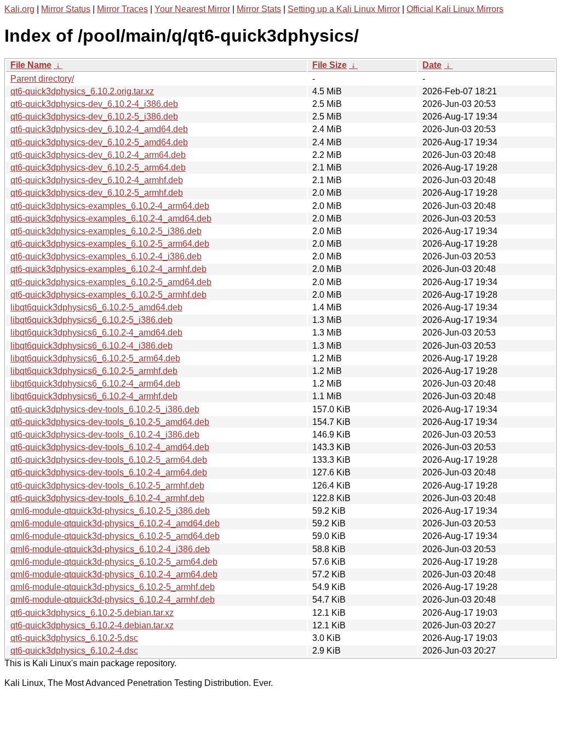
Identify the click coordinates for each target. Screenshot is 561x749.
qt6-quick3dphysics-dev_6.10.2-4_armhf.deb (96, 180)
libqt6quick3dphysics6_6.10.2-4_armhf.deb (94, 396)
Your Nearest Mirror (192, 9)
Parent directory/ (42, 78)
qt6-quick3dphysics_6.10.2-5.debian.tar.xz (92, 612)
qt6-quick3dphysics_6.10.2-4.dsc (74, 650)
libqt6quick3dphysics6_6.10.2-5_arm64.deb (95, 358)
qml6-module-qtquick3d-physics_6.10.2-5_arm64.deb (113, 561)
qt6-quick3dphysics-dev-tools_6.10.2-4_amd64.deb (109, 447)
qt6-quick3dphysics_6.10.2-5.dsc (74, 638)
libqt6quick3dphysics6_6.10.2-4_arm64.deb (95, 383)
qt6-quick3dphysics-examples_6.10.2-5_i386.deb (106, 231)
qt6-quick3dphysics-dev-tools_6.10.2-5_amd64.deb (109, 422)
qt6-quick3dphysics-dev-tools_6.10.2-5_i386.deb (104, 409)
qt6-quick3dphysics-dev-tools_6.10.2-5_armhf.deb (107, 485)
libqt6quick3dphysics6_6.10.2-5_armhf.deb (94, 371)
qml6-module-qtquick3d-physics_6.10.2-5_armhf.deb (112, 587)
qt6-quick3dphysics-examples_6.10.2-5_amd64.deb (110, 282)
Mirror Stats (259, 9)
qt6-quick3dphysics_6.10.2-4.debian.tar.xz (92, 625)
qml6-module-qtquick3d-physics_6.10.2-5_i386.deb (110, 510)
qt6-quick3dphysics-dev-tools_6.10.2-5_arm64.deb (108, 459)
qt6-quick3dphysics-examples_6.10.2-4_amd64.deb (110, 218)
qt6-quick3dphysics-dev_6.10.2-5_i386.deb (94, 116)
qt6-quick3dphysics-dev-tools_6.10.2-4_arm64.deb (108, 472)
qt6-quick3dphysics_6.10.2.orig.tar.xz (82, 91)
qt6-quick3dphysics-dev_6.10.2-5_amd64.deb (99, 142)
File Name (30, 65)
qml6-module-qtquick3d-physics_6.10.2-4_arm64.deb (113, 574)
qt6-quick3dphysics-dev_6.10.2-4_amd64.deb (99, 129)
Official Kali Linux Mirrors (455, 9)
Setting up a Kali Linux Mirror (344, 9)
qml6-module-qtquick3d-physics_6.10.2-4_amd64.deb (115, 523)
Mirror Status (65, 9)
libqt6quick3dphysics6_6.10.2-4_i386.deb (91, 345)
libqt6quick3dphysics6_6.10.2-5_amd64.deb (96, 307)
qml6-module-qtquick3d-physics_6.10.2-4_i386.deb (110, 549)
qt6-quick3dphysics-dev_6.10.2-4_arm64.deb (98, 155)
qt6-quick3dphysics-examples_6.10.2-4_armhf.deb (108, 269)
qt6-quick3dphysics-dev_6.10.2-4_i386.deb (94, 104)
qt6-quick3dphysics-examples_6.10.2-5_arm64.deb (109, 243)
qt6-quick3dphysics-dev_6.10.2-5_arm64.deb (98, 167)
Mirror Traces (122, 9)
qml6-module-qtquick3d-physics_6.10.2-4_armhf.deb (112, 599)
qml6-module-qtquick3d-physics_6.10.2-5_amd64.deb (115, 536)
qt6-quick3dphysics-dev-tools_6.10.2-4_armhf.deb (107, 498)
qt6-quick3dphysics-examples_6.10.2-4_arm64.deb (109, 206)
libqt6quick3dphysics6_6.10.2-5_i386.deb (91, 320)
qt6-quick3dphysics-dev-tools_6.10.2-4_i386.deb (104, 434)
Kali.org (19, 9)
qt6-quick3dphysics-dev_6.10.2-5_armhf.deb (96, 192)
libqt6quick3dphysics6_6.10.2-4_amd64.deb (96, 332)
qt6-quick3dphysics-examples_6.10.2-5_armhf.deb (108, 294)
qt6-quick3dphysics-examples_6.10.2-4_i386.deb (106, 256)
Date (432, 65)
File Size (329, 65)
